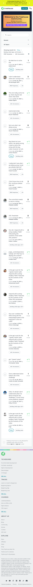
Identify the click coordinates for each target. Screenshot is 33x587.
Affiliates (3, 541)
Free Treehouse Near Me (7, 549)
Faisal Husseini (13, 170)
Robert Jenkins (13, 241)
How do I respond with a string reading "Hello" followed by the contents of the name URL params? (16, 233)
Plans (2, 539)
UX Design (4, 472)
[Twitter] (6, 581)
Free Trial (24, 8)
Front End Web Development (9, 463)
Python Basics (5, 505)
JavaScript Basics (5, 500)
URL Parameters (19, 54)
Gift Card (3, 532)
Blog (2, 522)
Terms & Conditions (6, 584)
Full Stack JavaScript (6, 465)
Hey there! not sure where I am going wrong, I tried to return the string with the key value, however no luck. (16, 145)
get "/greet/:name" (15, 359)
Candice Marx (12, 259)
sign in (12, 444)
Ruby (18, 50)
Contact (3, 529)
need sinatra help (14, 111)
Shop (2, 546)
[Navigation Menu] (30, 8)
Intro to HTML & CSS (6, 503)
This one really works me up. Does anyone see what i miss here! (16, 94)
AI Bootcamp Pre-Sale (13, 1)
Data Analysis (4, 470)
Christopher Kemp (14, 363)
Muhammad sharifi (14, 283)
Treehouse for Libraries (7, 551)
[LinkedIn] (16, 581)
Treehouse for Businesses (8, 554)
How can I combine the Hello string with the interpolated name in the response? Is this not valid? (16, 317)
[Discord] (26, 581)
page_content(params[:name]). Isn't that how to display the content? (16, 254)
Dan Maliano (12, 303)
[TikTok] (23, 581)
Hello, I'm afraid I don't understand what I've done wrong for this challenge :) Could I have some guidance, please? (16, 395)
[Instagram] (20, 581)
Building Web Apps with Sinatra (12, 52)
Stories (3, 527)
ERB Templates (8, 54)
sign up (18, 444)
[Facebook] (13, 581)
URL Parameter (13, 216)
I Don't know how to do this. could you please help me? (16, 183)
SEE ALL (3, 476)
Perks (2, 544)
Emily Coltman (13, 403)
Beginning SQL (5, 488)
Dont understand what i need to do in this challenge (16, 375)
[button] (4, 3)
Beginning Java (5, 490)
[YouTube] (10, 581)
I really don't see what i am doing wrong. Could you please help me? (16, 165)
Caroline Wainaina (14, 348)
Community (4, 524)
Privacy (14, 584)
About (2, 519)
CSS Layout (4, 508)
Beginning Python (6, 485)
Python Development (7, 467)
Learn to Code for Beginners (9, 483)
